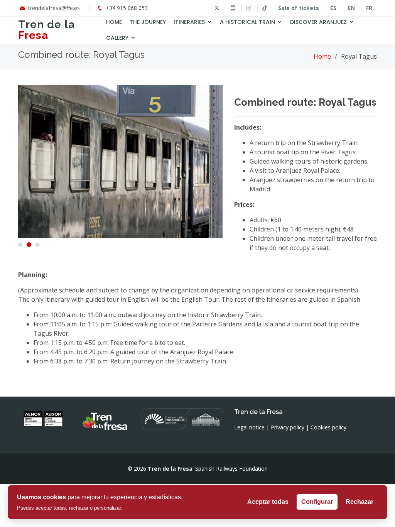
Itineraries (189, 22)
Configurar (317, 501)
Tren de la (46, 30)
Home (114, 22)
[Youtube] (233, 8)
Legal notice (249, 427)
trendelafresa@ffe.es (54, 8)
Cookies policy (328, 427)
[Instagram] (248, 8)
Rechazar (359, 501)
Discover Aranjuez (318, 22)
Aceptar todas (268, 501)
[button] (20, 244)
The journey (148, 22)
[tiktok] (264, 8)
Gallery (117, 38)
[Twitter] (216, 8)
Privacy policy (287, 427)
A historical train (247, 22)
